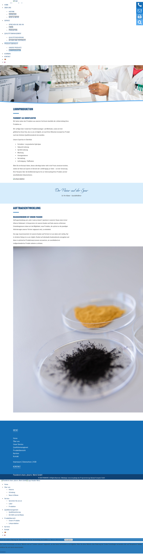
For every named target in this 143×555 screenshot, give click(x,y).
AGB (34, 462)
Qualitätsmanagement (12, 33)
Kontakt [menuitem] (6, 529)
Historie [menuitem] (11, 490)
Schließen (3, 552)
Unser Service (18, 444)
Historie (11, 12)
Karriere (7, 54)
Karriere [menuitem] (7, 527)
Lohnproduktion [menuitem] (14, 523)
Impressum (17, 462)
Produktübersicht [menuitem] (9, 518)
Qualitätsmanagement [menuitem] (11, 510)
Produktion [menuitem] (12, 506)
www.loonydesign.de (73, 478)
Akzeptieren (68, 540)
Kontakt (7, 56)
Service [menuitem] (6, 498)
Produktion (13, 30)
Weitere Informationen (57, 540)
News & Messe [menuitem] (13, 495)
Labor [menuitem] (10, 504)
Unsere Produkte (15, 48)
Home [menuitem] (6, 484)
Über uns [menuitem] (7, 487)
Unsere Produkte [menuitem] (14, 521)
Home (6, 5)
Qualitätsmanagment (20, 447)
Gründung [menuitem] (12, 492)
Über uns (7, 8)
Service (7, 20)
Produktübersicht (11, 44)
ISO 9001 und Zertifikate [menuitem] (16, 515)
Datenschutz (27, 462)
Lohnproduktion (15, 50)
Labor (11, 27)
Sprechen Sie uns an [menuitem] (15, 501)
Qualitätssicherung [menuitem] (15, 512)
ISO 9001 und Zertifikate (17, 40)
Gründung (12, 14)
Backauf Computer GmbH (98, 478)
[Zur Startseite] (16, 1)
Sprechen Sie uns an (16, 24)
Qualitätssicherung (16, 37)
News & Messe (14, 17)
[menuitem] (5, 532)
